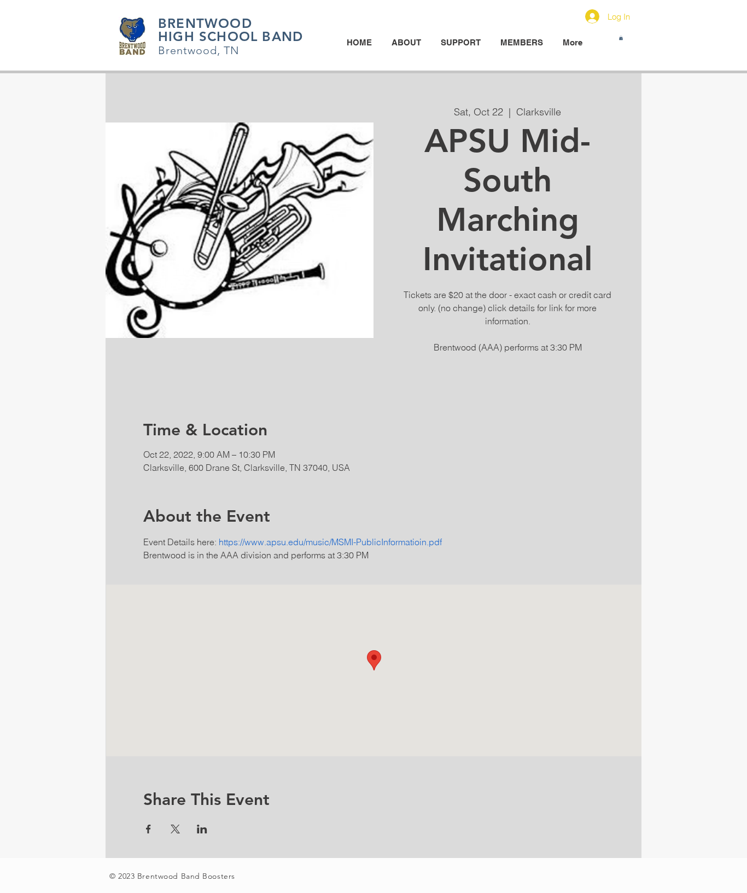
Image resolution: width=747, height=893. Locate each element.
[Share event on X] (175, 829)
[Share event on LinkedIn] (202, 829)
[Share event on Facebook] (148, 829)
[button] (621, 38)
